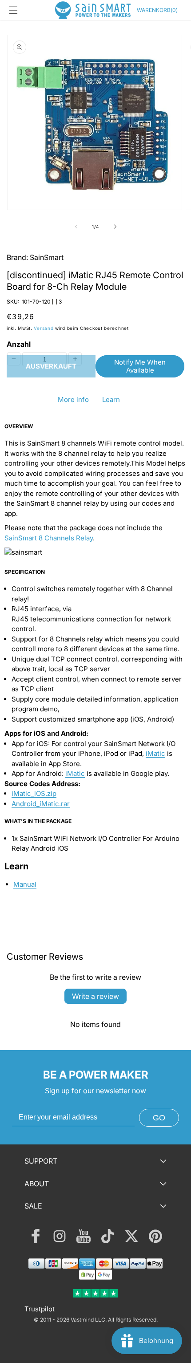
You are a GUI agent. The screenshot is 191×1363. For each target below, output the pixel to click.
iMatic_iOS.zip (34, 793)
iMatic (155, 753)
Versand (43, 328)
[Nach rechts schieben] (115, 226)
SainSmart (47, 257)
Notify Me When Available (140, 366)
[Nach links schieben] (76, 226)
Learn (111, 399)
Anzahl (19, 344)
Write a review (95, 996)
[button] (13, 10)
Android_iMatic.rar (41, 803)
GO (159, 1117)
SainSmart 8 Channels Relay (48, 538)
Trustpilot (39, 1309)
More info (73, 399)
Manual (24, 884)
